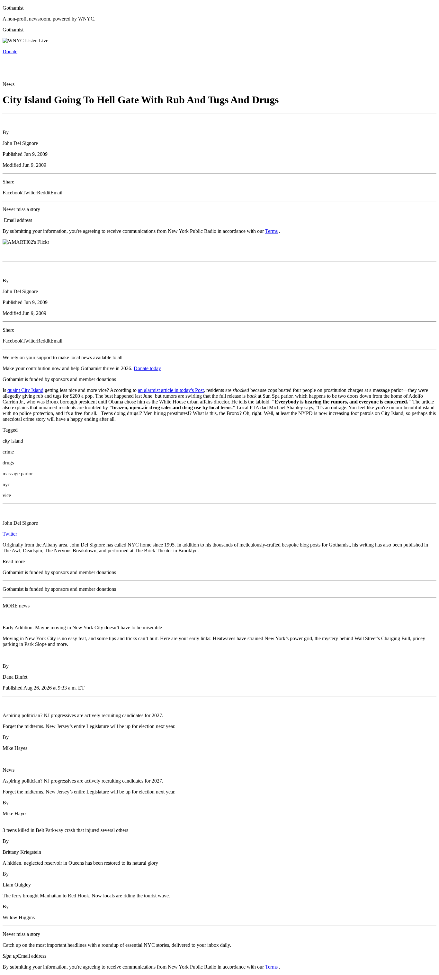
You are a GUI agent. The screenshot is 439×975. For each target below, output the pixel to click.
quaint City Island (25, 390)
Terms (271, 231)
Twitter (10, 534)
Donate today (147, 368)
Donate (10, 51)
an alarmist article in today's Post (171, 390)
